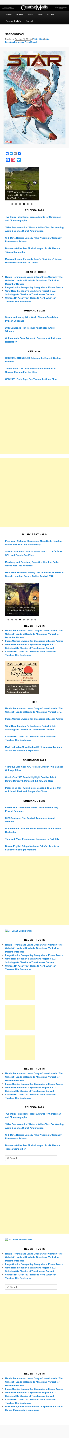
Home (9, 14)
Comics (50, 14)
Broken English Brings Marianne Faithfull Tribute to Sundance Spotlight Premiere (32, 847)
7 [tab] (31, 619)
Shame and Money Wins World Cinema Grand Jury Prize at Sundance (31, 318)
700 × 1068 (38, 39)
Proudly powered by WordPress (34, 1431)
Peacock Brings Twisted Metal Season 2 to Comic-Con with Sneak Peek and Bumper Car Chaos (33, 789)
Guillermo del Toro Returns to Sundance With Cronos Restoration (33, 340)
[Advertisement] (34, 420)
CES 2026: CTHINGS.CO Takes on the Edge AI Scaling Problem (33, 359)
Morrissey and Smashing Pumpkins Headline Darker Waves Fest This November (32, 563)
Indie (40, 14)
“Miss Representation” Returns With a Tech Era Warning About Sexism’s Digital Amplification (34, 229)
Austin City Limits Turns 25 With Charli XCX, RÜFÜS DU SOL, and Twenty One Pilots (34, 553)
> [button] (34, 182)
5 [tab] (28, 204)
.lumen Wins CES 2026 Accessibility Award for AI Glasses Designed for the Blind (30, 370)
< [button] (9, 182)
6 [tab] (31, 204)
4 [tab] (24, 204)
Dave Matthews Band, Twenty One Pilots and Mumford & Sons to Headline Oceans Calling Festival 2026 (34, 574)
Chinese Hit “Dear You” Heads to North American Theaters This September (30, 738)
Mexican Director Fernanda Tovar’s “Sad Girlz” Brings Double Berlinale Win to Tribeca (33, 260)
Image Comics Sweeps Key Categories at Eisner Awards (34, 287)
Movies (19, 14)
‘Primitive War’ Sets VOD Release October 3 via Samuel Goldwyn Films (34, 768)
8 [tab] (35, 619)
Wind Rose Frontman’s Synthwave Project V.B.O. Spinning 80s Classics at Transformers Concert (30, 727)
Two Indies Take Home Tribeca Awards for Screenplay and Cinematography (33, 218)
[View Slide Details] (22, 183)
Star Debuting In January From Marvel (27, 41)
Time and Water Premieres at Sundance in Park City (32, 838)
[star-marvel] (34, 97)
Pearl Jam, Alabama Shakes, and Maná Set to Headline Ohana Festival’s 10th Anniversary (33, 542)
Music (30, 14)
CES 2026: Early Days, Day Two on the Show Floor (31, 379)
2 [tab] (16, 204)
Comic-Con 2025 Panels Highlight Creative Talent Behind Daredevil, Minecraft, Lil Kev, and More (30, 779)
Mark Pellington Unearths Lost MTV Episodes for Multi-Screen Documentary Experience (33, 748)
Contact (29, 20)
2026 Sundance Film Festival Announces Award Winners (30, 329)
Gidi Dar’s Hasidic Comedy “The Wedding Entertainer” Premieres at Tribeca (33, 239)
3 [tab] (20, 204)
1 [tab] (12, 204)
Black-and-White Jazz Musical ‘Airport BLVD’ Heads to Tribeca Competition (33, 250)
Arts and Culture (13, 20)
